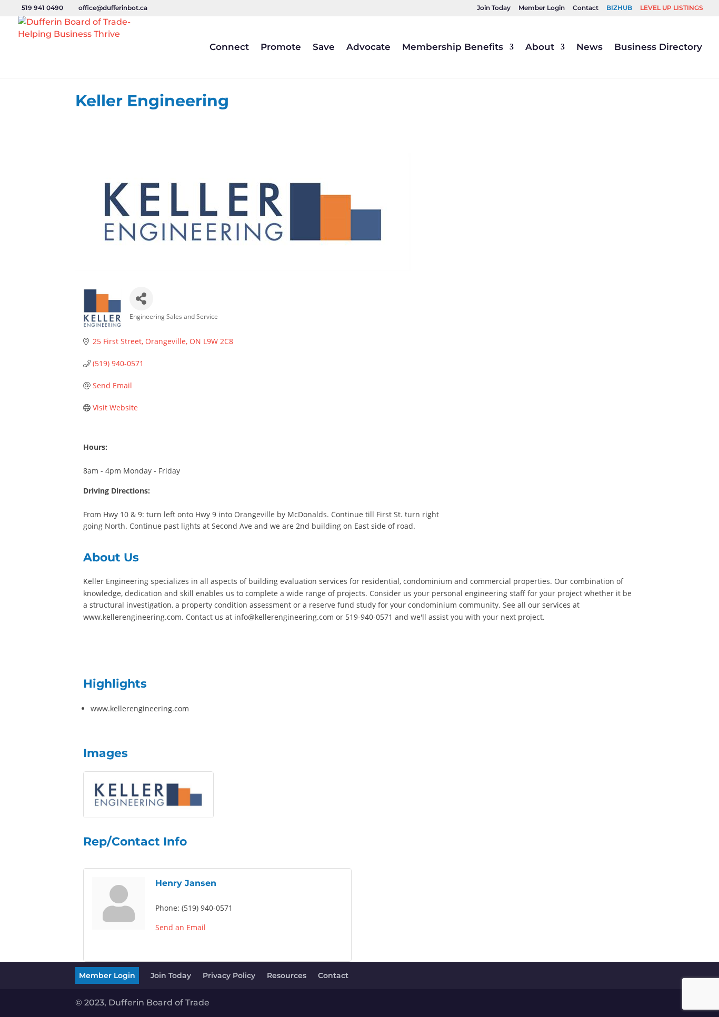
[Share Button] (141, 298)
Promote (281, 47)
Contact (585, 8)
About (539, 47)
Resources (286, 975)
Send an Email (180, 927)
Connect (229, 47)
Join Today (494, 8)
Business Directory (658, 47)
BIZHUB (619, 8)
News (589, 47)
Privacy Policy (229, 975)
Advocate (368, 47)
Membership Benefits (452, 47)
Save (324, 47)
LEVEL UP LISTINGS (671, 8)
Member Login (541, 8)
